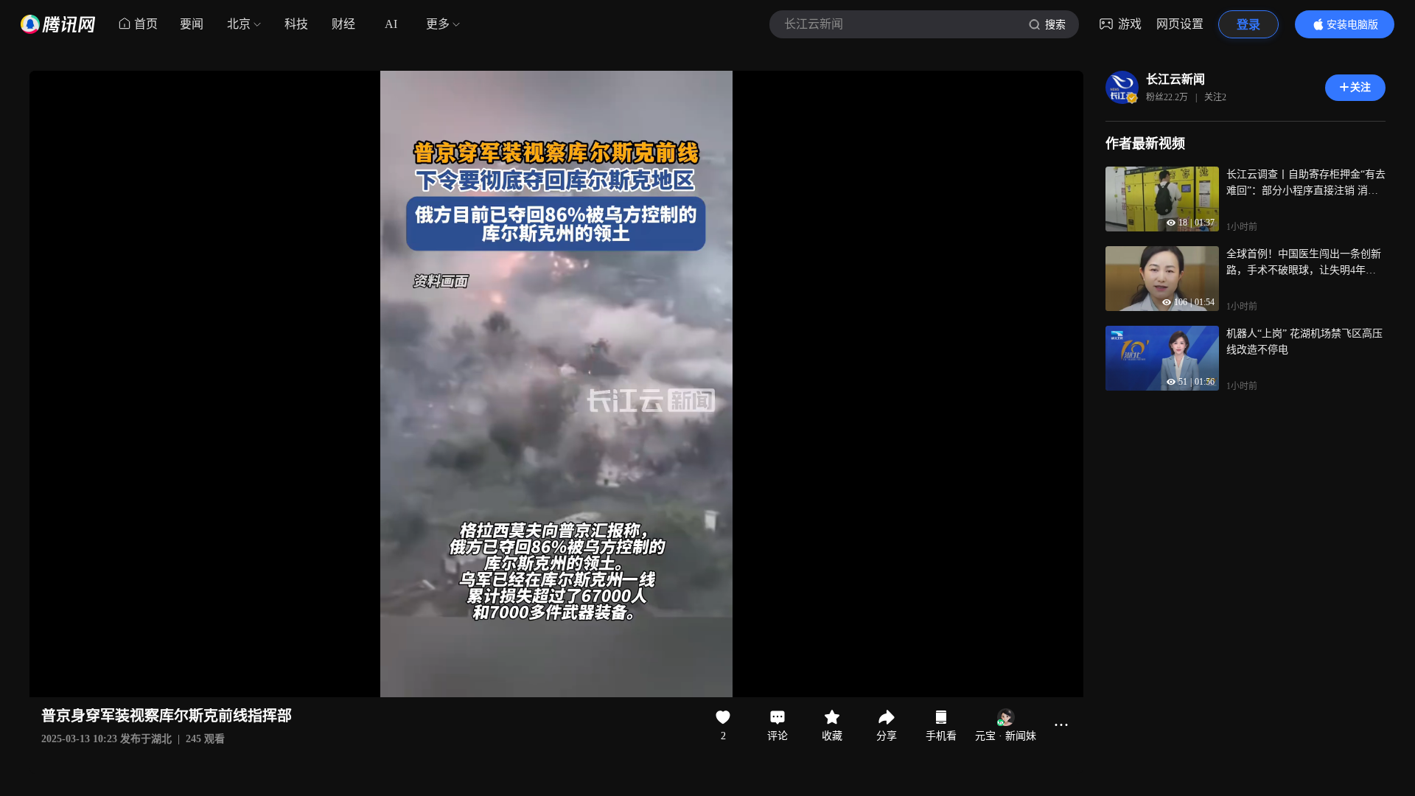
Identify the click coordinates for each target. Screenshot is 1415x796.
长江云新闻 (1175, 79)
